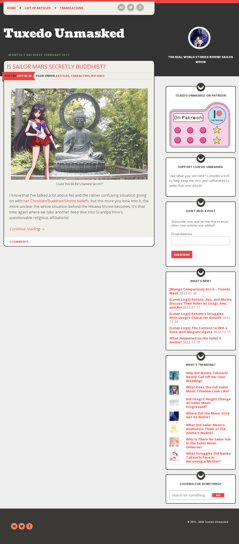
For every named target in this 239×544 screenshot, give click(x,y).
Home (11, 8)
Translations (71, 8)
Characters (80, 75)
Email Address (181, 234)
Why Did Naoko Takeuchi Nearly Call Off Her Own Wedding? (207, 377)
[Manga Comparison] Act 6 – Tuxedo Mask (199, 291)
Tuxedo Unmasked (64, 33)
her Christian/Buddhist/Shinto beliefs (56, 200)
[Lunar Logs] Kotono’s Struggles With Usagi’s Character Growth (196, 315)
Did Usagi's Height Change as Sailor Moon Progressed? (208, 403)
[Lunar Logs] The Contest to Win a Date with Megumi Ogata (198, 330)
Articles (62, 75)
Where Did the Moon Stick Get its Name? (208, 415)
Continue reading (27, 228)
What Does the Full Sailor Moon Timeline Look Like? (208, 389)
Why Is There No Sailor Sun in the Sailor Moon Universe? (208, 443)
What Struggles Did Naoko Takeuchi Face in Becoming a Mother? (208, 457)
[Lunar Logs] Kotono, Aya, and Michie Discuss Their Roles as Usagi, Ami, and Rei (200, 303)
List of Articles (38, 8)
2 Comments (19, 241)
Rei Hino (98, 75)
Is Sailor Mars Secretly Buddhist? (56, 66)
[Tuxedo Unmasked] (199, 37)
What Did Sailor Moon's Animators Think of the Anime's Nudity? (206, 429)
